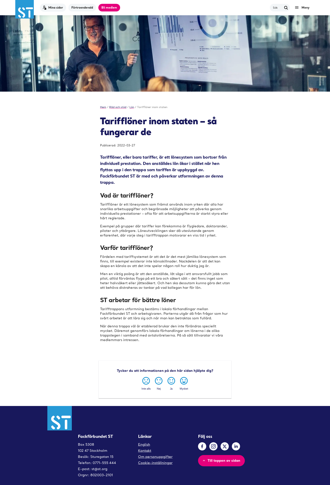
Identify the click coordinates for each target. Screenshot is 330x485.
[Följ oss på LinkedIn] (236, 446)
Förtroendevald (82, 7)
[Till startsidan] (24, 9)
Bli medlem (109, 7)
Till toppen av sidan (224, 460)
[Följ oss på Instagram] (213, 446)
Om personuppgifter (155, 456)
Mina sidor (55, 7)
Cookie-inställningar (155, 463)
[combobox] (277, 7)
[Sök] (286, 7)
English (144, 444)
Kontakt (144, 450)
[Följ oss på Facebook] (202, 446)
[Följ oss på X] (224, 446)
